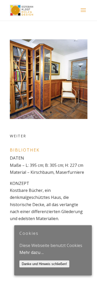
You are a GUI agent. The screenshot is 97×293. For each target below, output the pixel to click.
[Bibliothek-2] (48, 117)
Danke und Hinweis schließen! (44, 264)
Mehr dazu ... (31, 252)
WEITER (18, 135)
